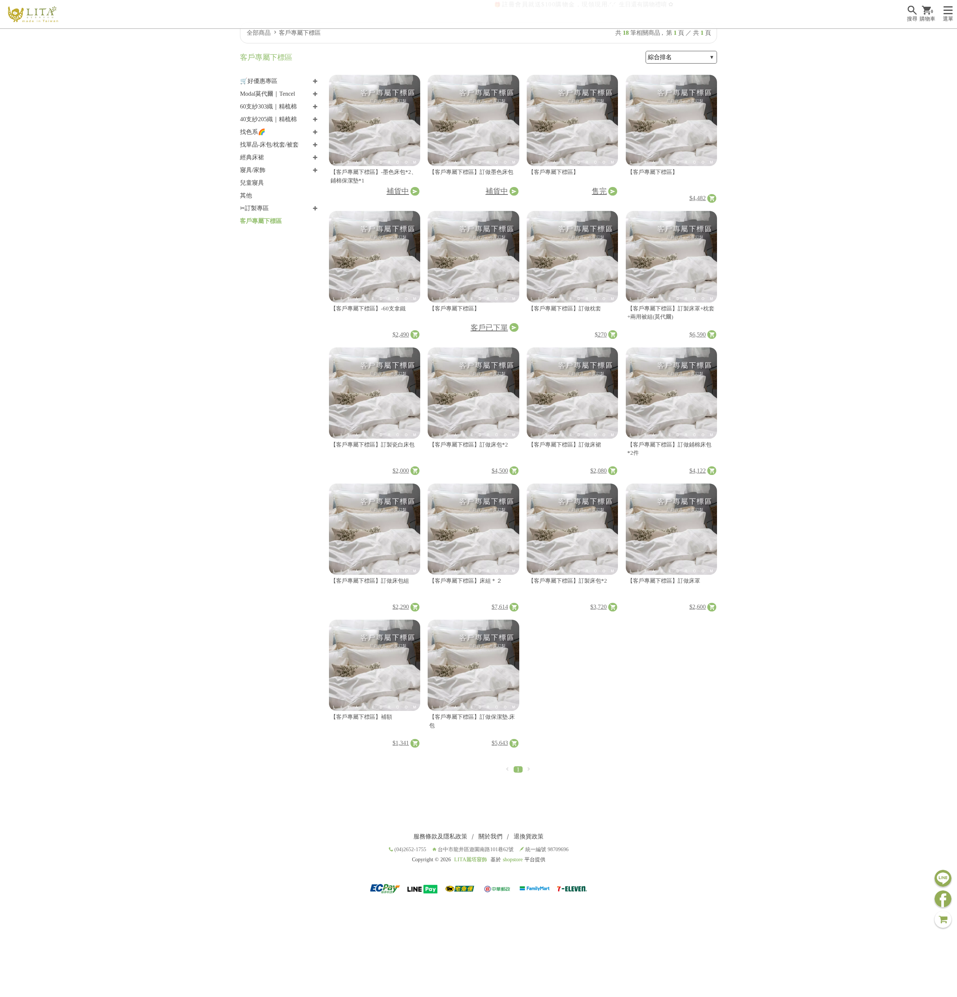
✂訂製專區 (254, 208)
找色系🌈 (252, 132)
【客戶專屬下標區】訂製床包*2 (567, 581)
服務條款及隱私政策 (440, 836)
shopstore (513, 859)
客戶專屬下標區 (300, 33)
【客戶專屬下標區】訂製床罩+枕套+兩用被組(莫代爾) (670, 313)
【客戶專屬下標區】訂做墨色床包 (471, 172)
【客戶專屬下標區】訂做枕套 (564, 309)
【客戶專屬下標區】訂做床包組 (369, 581)
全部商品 (259, 33)
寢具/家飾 (252, 170)
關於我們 (490, 836)
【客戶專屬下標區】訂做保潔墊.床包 (472, 721)
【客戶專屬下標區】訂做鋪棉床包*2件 (669, 449)
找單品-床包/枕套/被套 (269, 144)
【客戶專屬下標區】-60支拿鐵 (368, 309)
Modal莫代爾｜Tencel (267, 94)
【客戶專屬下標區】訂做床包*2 (468, 445)
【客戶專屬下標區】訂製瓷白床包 (372, 445)
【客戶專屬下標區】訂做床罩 (663, 581)
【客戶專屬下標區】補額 (361, 717)
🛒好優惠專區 (258, 81)
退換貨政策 (529, 836)
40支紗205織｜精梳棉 (268, 119)
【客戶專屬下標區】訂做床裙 (564, 445)
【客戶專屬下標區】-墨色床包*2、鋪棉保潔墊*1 (373, 176)
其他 (246, 195)
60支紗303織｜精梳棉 (268, 106)
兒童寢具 (252, 183)
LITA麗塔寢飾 (470, 859)
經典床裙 (252, 157)
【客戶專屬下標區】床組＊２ (465, 581)
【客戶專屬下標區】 (553, 172)
